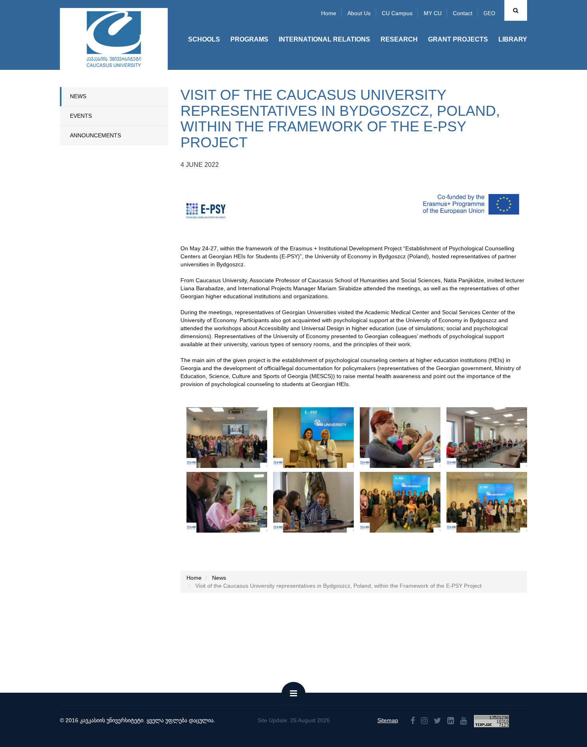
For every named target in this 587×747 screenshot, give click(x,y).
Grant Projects (458, 39)
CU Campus (397, 13)
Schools (204, 39)
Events (81, 116)
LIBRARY (512, 39)
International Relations (324, 39)
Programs (249, 39)
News (78, 96)
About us (359, 13)
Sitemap (387, 720)
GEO (489, 13)
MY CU (433, 13)
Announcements (95, 135)
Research (399, 39)
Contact (462, 13)
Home (328, 13)
